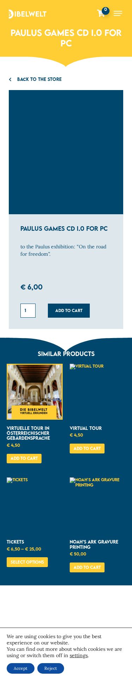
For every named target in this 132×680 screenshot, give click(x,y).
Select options (27, 562)
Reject (50, 668)
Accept (20, 668)
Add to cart (68, 310)
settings (79, 655)
